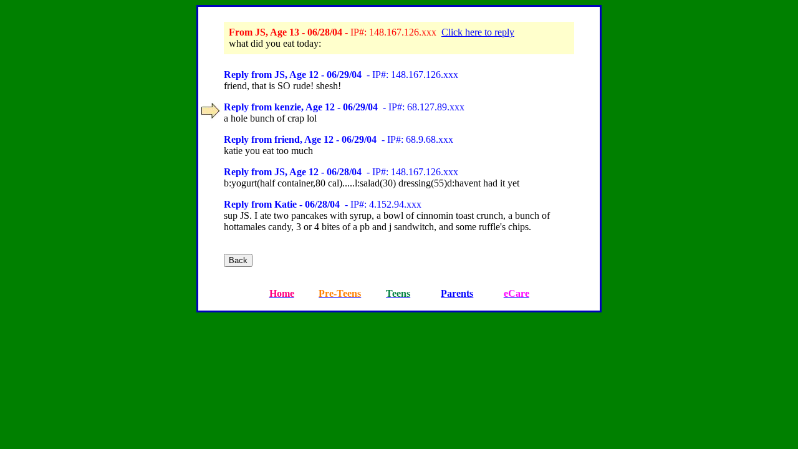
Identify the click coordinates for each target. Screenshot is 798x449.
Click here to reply (477, 32)
